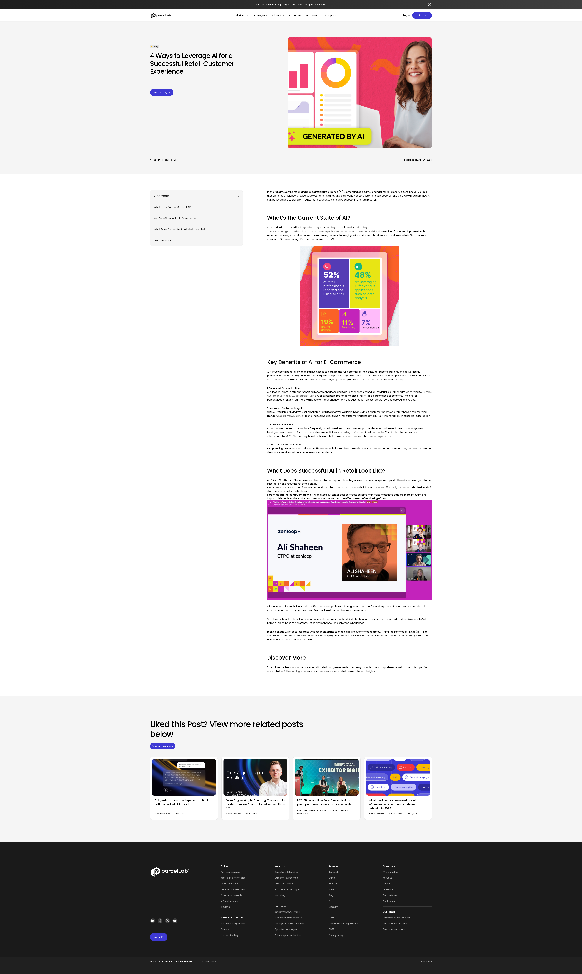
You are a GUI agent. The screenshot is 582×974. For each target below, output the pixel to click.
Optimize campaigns (286, 929)
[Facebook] (159, 922)
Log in (406, 15)
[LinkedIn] (152, 922)
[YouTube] (174, 922)
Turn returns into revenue (288, 917)
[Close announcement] (429, 4)
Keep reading (159, 92)
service (290, 883)
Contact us (389, 901)
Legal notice (426, 961)
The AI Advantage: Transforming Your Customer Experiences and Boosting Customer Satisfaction (325, 231)
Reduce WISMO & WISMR (287, 911)
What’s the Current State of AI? (172, 207)
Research (334, 872)
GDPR (331, 929)
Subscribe (320, 4)
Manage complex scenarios (289, 923)
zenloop (328, 606)
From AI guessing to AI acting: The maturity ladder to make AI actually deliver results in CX (255, 804)
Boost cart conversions (233, 877)
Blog (331, 895)
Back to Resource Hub (165, 159)
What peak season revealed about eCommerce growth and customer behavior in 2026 (392, 804)
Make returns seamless (233, 889)
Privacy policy (336, 935)
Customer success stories (396, 917)
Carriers (225, 929)
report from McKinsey (291, 416)
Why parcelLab (390, 872)
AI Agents (225, 906)
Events (332, 889)
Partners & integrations (233, 923)
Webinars (334, 883)
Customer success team (396, 923)
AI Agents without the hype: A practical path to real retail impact (181, 802)
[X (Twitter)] (167, 922)
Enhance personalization (288, 935)
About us (387, 877)
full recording (292, 671)
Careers (387, 883)
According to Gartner (351, 432)
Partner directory (229, 935)
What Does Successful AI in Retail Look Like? (179, 229)
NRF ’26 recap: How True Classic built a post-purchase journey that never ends (324, 802)
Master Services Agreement (343, 923)
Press (331, 901)
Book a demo (422, 15)
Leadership (388, 889)
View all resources (162, 746)
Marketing (280, 895)
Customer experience (286, 877)
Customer (280, 883)
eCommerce (281, 889)
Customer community (395, 929)
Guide (332, 877)
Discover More (162, 240)
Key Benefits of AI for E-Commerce (175, 218)
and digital (294, 889)
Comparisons (390, 895)
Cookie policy (209, 961)
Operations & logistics (286, 872)
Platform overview (230, 872)
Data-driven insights (231, 895)
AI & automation (229, 901)
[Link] (170, 873)
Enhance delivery (230, 883)
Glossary (333, 906)
